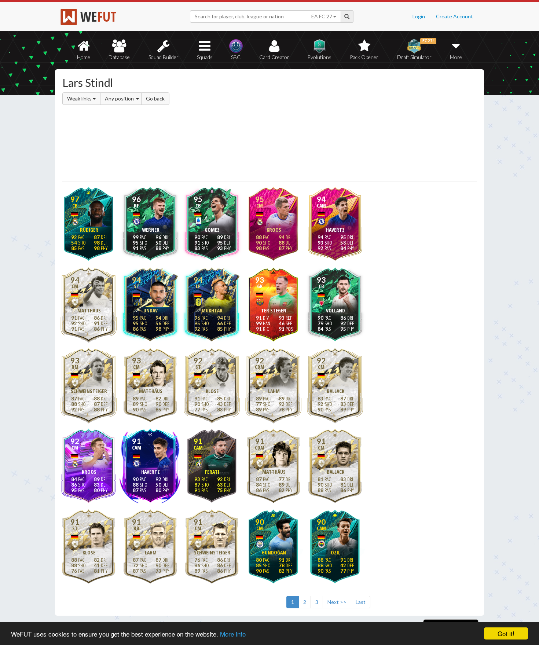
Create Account (454, 16)
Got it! (506, 633)
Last (361, 602)
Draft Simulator (415, 49)
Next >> (336, 602)
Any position (120, 98)
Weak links (80, 98)
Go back (155, 98)
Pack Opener (364, 57)
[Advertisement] (340, 126)
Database (119, 57)
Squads (205, 57)
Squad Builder (163, 57)
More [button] (456, 57)
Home (83, 57)
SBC (236, 57)
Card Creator (274, 57)
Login (418, 16)
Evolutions (319, 57)
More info (233, 633)
